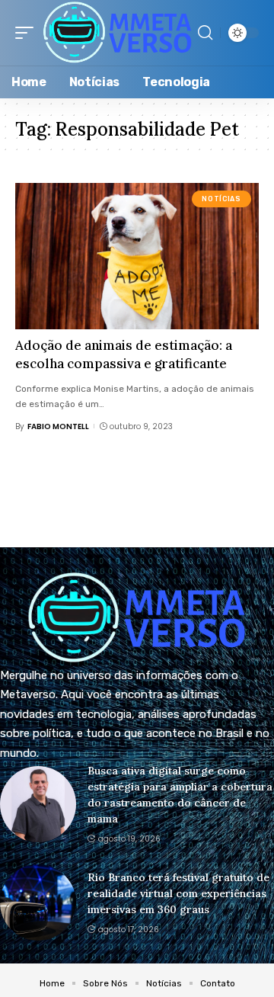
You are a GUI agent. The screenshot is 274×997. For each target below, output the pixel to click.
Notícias (221, 199)
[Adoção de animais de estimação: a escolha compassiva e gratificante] (137, 256)
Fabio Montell (58, 426)
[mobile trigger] (28, 33)
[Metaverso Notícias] (117, 33)
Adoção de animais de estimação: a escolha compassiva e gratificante (123, 354)
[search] (205, 33)
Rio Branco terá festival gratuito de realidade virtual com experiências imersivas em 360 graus (178, 893)
